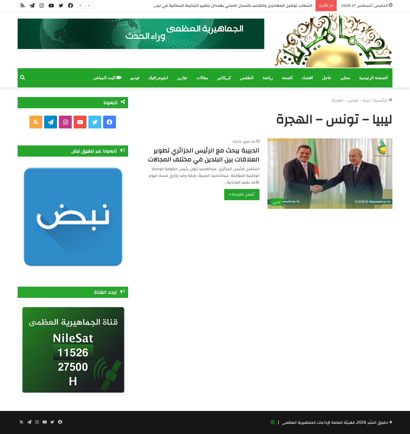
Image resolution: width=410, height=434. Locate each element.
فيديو (134, 77)
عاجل (327, 77)
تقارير (182, 77)
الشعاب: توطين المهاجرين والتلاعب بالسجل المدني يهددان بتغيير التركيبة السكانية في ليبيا (233, 5)
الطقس (247, 77)
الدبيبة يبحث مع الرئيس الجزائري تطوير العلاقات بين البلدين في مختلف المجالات (203, 154)
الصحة (287, 77)
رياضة (268, 77)
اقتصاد (307, 77)
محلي (345, 77)
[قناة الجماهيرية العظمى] (333, 40)
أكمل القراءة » (242, 194)
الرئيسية (381, 100)
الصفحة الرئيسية (373, 77)
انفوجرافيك (158, 77)
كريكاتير (224, 77)
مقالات (202, 77)
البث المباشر (105, 77)
